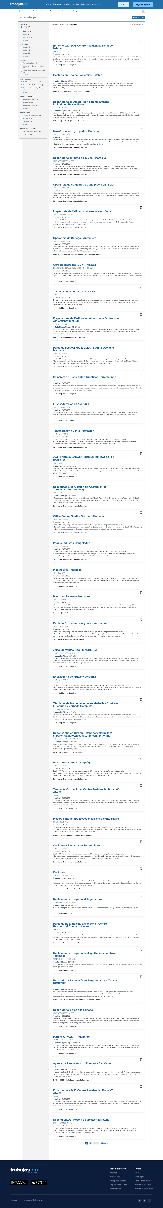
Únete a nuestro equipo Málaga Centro (77, 899)
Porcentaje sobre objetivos (32, 131)
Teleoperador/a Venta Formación (73, 430)
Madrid (25, 34)
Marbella (25, 50)
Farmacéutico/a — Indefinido (71, 1036)
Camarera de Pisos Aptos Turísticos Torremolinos (84, 377)
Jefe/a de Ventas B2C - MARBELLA (75, 650)
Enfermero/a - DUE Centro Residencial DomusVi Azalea (83, 1091)
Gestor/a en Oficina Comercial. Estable (77, 75)
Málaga (25, 27)
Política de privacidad (144, 1189)
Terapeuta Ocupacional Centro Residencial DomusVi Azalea (86, 790)
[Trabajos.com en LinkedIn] (149, 1201)
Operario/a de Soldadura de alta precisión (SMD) (83, 184)
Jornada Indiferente (30, 105)
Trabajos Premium (71, 4)
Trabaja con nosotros (119, 1181)
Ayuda (137, 1173)
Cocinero (59, 872)
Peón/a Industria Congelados (71, 543)
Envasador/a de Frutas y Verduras (74, 676)
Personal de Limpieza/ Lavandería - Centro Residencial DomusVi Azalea (80, 925)
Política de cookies (143, 1185)
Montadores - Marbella (67, 569)
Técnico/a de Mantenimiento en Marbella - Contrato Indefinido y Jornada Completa (85, 704)
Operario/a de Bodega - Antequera (74, 238)
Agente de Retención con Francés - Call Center (82, 1063)
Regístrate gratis (143, 4)
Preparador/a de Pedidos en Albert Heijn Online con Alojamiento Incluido (86, 319)
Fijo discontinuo (28, 121)
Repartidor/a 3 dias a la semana (73, 1010)
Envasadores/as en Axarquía (71, 404)
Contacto (96, 4)
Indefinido (27, 118)
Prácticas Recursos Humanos (71, 596)
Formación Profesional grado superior (34, 88)
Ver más (25, 40)
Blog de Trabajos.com (119, 1185)
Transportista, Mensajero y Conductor (34, 70)
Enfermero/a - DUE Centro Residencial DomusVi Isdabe (83, 47)
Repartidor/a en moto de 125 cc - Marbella (79, 158)
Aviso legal (139, 1177)
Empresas (85, 4)
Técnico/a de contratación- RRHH (74, 291)
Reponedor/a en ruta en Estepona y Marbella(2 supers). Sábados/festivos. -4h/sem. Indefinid (82, 734)
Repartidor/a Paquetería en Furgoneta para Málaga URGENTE (85, 981)
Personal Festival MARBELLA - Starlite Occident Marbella (83, 349)
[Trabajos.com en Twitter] (144, 1201)
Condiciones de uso (143, 1181)
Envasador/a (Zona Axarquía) (71, 762)
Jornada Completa (30, 99)
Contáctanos (115, 1189)
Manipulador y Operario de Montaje (33, 66)
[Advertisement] (93, 34)
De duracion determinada (32, 115)
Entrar (123, 4)
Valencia (25, 37)
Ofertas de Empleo (53, 4)
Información (115, 1173)
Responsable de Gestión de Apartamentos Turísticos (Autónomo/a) (80, 488)
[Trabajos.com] (19, 6)
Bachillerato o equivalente (32, 82)
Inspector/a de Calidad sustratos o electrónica (82, 211)
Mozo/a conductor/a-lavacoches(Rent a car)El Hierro (86, 818)
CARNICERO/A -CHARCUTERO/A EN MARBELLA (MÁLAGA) (84, 458)
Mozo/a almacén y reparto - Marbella (76, 131)
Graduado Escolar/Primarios (33, 85)
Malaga (25, 47)
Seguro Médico (29, 134)
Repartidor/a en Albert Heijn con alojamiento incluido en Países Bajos (81, 103)
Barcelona (26, 31)
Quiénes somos (116, 1177)
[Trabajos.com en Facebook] (139, 1201)
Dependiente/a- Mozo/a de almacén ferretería (81, 1119)
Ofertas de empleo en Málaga (41, 11)
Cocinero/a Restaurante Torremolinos (76, 845)
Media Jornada (29, 102)
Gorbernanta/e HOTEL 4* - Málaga (74, 264)
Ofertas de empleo (27, 11)
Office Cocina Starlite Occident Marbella (78, 516)
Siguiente (104, 1143)
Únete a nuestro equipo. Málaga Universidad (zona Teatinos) (85, 954)
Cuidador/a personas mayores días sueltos (80, 623)
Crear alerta (139, 17)
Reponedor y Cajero (29, 63)
